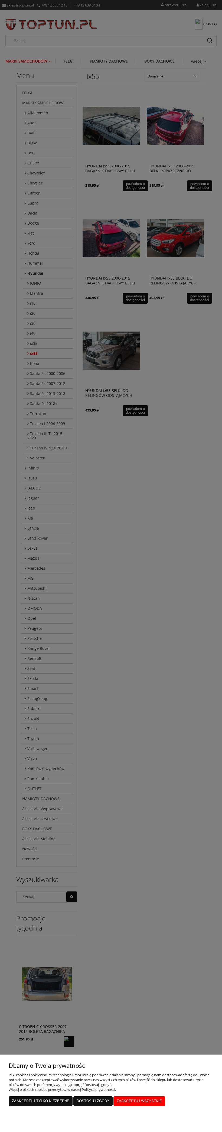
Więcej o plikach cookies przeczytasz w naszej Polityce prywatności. (62, 1089)
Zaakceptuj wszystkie (139, 1101)
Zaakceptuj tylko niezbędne (40, 1101)
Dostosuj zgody (93, 1101)
